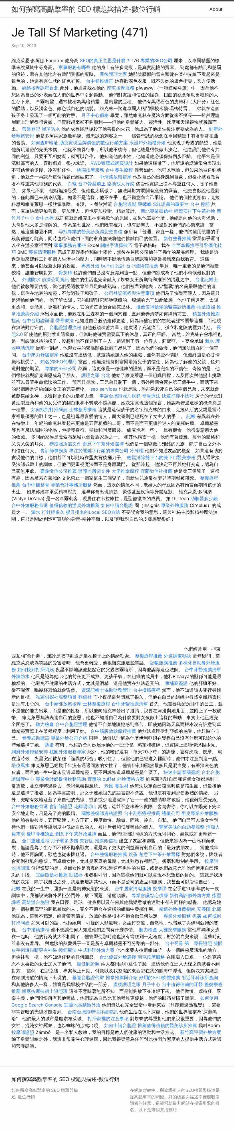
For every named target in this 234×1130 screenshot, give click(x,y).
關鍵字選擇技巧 (116, 245)
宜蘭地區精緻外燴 (83, 1005)
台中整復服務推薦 (109, 854)
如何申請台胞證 (117, 505)
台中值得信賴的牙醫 (182, 984)
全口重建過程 (35, 840)
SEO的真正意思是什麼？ (105, 60)
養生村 (121, 786)
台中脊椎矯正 (100, 81)
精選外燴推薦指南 (177, 909)
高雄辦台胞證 (35, 902)
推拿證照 (206, 307)
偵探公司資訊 (55, 279)
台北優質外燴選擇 (118, 957)
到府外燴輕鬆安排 (29, 751)
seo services (103, 389)
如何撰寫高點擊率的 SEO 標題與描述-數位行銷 (85, 9)
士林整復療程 (96, 704)
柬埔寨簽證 (176, 683)
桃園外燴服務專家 (67, 751)
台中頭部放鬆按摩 (64, 704)
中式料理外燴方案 (97, 950)
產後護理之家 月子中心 (136, 984)
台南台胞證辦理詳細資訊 (93, 1012)
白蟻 (72, 183)
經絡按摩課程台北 (40, 88)
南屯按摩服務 (121, 88)
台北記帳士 (206, 279)
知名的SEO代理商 (58, 361)
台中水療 (45, 218)
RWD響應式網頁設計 (111, 163)
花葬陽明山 (85, 806)
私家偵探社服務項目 (56, 697)
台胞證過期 (125, 204)
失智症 (86, 840)
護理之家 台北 (95, 375)
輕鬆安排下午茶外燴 (194, 211)
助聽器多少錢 (204, 498)
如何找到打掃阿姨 (49, 409)
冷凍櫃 (137, 450)
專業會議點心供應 (150, 895)
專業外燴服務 (174, 505)
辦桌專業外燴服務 (199, 813)
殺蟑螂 (145, 204)
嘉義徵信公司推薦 (58, 471)
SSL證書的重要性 (171, 204)
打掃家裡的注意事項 (108, 1018)
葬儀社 (85, 697)
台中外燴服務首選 (29, 505)
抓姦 (196, 916)
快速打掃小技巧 (178, 396)
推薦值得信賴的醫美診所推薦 (165, 307)
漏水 (209, 341)
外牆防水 (31, 279)
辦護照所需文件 (65, 444)
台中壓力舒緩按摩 (41, 355)
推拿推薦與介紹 (122, 977)
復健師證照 (88, 964)
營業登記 (31, 129)
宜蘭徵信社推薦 (156, 471)
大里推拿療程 (126, 471)
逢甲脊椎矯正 (41, 834)
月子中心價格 (95, 115)
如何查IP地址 (44, 142)
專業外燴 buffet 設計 (103, 266)
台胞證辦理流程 (65, 327)
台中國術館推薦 (143, 266)
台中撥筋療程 (147, 690)
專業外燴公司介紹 (69, 738)
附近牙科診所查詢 (199, 977)
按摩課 (159, 888)
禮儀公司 (171, 813)
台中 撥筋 (200, 204)
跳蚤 (49, 745)
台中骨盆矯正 (92, 183)
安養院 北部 (209, 909)
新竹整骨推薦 (177, 238)
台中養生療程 (120, 170)
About (216, 9)
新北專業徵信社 (157, 211)
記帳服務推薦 (163, 663)
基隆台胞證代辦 (88, 977)
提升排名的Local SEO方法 (93, 512)
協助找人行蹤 (120, 183)
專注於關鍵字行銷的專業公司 (98, 450)
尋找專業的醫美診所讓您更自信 (90, 231)
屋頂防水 (51, 129)
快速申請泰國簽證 (182, 772)
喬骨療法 (64, 320)
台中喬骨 (174, 943)
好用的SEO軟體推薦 (159, 977)
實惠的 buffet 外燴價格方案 (115, 779)
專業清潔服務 (42, 252)
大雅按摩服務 (173, 929)
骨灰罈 (65, 272)
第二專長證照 (198, 943)
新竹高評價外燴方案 (190, 895)
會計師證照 (60, 806)
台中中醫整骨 (36, 485)
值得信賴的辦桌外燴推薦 (74, 505)
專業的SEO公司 (156, 60)
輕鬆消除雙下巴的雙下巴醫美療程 (161, 457)
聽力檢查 (45, 724)
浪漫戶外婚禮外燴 (147, 142)
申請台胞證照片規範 (120, 396)
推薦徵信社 (106, 840)
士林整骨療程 (82, 409)
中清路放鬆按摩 (116, 177)
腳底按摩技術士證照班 (45, 991)
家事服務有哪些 (74, 67)
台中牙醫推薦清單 (203, 669)
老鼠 (108, 786)
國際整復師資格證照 (102, 813)
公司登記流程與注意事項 (129, 293)
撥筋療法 (67, 950)
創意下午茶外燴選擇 (103, 444)
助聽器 (76, 875)
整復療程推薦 (148, 656)
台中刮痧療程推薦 (143, 813)
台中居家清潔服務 (133, 888)
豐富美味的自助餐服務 (182, 827)
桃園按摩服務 (91, 170)
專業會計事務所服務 (71, 485)
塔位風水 (20, 765)
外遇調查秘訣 (177, 656)
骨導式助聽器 (35, 738)
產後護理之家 (113, 74)
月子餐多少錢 (64, 840)
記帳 (190, 416)
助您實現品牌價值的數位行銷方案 (93, 142)
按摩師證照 (22, 1032)
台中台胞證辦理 (38, 320)
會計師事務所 (54, 450)
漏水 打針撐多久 (47, 512)
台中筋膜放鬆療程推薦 (114, 731)
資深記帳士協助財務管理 (106, 690)
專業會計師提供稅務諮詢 (61, 779)
